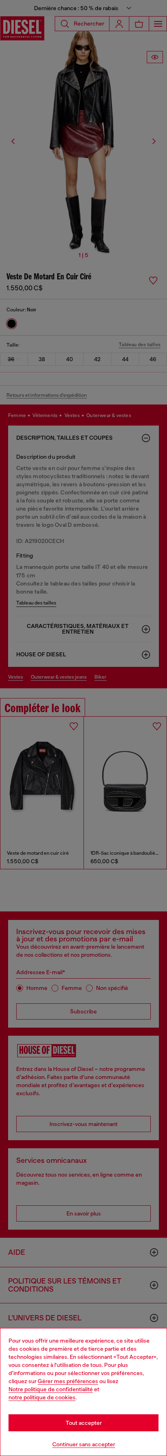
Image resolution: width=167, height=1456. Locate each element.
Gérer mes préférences (68, 1381)
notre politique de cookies (42, 1397)
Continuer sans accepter (83, 1444)
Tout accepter (84, 1423)
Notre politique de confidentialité (51, 1389)
